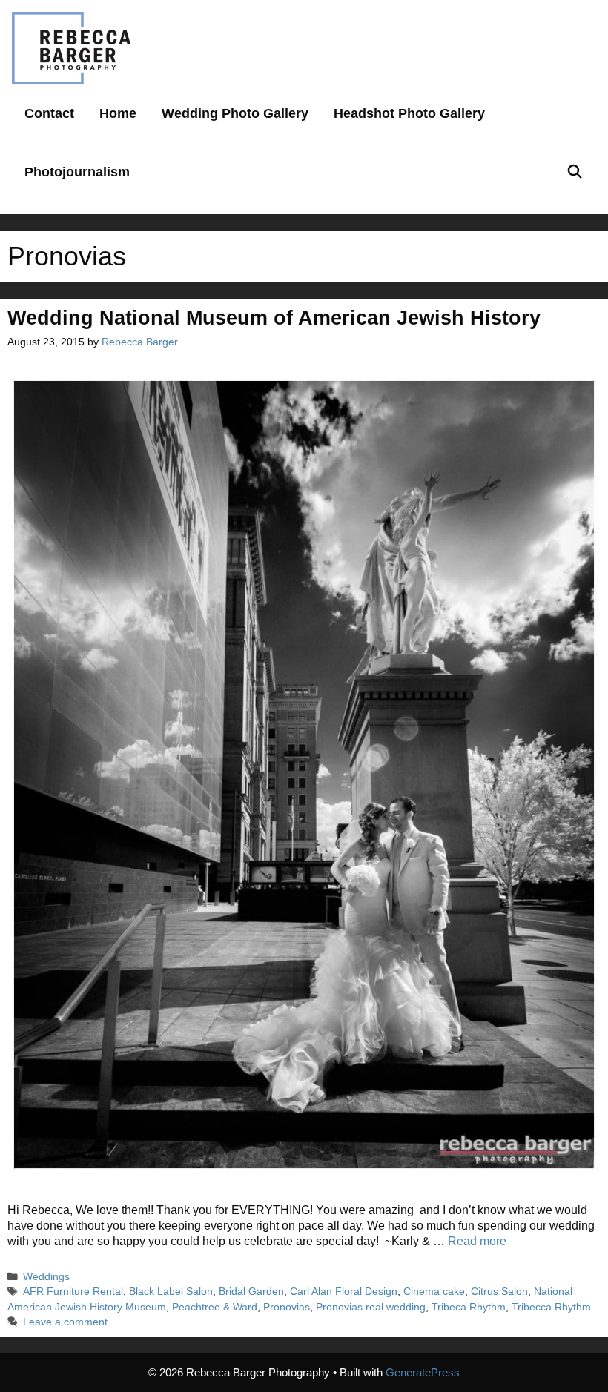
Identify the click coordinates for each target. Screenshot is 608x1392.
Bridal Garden (251, 1291)
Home (117, 113)
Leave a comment (65, 1322)
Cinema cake (434, 1291)
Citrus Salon (499, 1291)
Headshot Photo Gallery (409, 113)
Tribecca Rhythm (551, 1307)
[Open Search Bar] (575, 172)
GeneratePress (423, 1372)
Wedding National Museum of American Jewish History (274, 318)
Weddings (46, 1276)
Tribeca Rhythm (469, 1307)
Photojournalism (77, 172)
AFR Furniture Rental (73, 1291)
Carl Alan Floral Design (343, 1291)
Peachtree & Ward (214, 1307)
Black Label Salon (171, 1291)
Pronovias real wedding (371, 1307)
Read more (477, 1241)
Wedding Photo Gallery (235, 113)
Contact (49, 113)
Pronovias (286, 1307)
